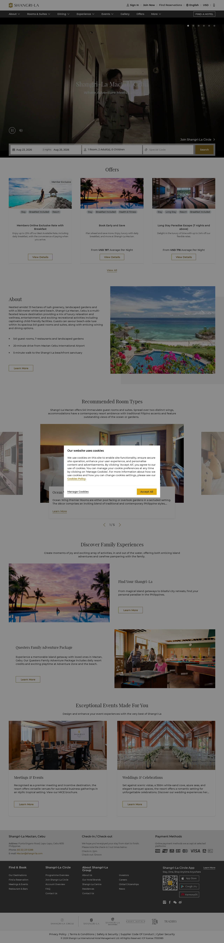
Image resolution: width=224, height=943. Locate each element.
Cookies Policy (76, 478)
